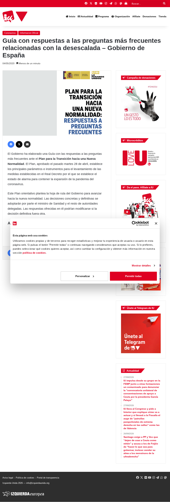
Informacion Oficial (29, 33)
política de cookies (34, 252)
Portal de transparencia (48, 477)
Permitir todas (133, 276)
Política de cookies (25, 477)
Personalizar (82, 276)
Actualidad (86, 16)
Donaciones (149, 16)
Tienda (162, 16)
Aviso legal (7, 477)
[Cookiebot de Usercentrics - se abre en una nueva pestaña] (134, 223)
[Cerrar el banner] (156, 223)
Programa (103, 16)
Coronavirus (10, 33)
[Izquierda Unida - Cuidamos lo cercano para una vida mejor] (14, 16)
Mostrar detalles (141, 265)
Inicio (71, 16)
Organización (122, 16)
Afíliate (136, 16)
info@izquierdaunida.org (37, 483)
